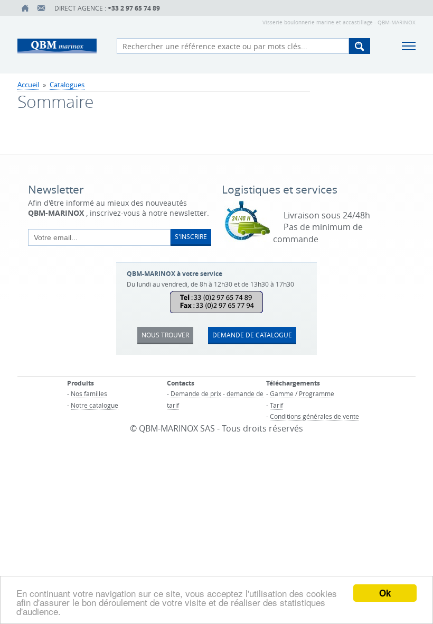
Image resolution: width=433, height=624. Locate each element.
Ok (385, 592)
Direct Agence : (107, 8)
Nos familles (89, 393)
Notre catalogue (94, 405)
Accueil (28, 84)
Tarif (276, 405)
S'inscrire (191, 236)
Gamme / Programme (302, 393)
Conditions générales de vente (314, 416)
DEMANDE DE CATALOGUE (252, 335)
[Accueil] (25, 8)
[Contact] (41, 8)
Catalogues (67, 84)
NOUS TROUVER (165, 335)
